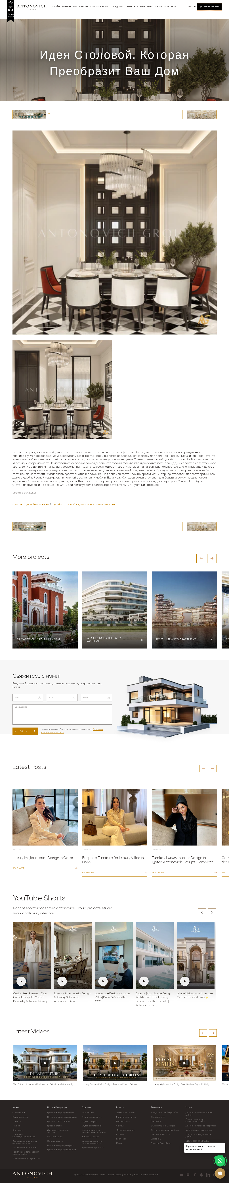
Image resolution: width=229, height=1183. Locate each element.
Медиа (16, 1126)
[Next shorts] (212, 912)
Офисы (119, 1126)
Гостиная (121, 1139)
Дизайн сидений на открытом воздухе (92, 1142)
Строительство (20, 1117)
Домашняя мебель (126, 1113)
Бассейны (156, 1121)
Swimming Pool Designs (163, 1126)
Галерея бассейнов (161, 1143)
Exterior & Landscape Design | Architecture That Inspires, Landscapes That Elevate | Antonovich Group (154, 999)
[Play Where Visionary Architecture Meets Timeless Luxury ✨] (196, 955)
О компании (18, 1113)
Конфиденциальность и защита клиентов (25, 1142)
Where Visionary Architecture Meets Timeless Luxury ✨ (195, 995)
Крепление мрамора (92, 1148)
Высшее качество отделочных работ (195, 1120)
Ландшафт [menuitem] (118, 7)
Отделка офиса (90, 1121)
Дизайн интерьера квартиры (62, 1117)
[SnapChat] (201, 1175)
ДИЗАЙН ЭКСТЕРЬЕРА (58, 1121)
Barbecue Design (90, 1137)
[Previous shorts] (202, 912)
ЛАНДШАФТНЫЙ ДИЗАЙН (164, 1113)
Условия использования (24, 1148)
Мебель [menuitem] (131, 7)
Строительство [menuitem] (100, 7)
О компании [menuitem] (144, 7)
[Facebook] (195, 1175)
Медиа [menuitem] (158, 7)
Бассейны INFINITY (160, 1135)
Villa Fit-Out (88, 1113)
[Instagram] (188, 1175)
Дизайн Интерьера (57, 1107)
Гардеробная (123, 1121)
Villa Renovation (55, 1137)
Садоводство (158, 1117)
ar (194, 7)
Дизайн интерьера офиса (60, 1145)
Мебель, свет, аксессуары (199, 1130)
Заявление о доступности (26, 1158)
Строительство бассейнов (164, 1130)
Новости (16, 1121)
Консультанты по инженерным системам (94, 1131)
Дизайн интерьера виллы (60, 1113)
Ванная (120, 1135)
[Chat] (220, 1173)
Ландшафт (156, 1107)
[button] (201, 558)
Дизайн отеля (54, 1126)
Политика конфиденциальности (24, 1136)
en (190, 7)
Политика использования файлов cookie (25, 1153)
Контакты (17, 1130)
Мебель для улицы (126, 1117)
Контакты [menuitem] (170, 7)
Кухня (119, 1143)
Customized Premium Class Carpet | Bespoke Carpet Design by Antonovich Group (30, 997)
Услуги (189, 1107)
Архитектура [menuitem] (69, 7)
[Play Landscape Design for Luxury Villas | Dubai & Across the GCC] (114, 955)
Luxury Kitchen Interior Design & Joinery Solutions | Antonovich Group (72, 997)
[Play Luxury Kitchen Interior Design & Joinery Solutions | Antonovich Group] (73, 955)
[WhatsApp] (220, 1160)
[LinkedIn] (208, 1175)
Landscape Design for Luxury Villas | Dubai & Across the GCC (113, 997)
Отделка (86, 1107)
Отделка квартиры (91, 1117)
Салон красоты (55, 1141)
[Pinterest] (215, 1175)
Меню (15, 1107)
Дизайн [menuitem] (55, 7)
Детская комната (125, 1130)
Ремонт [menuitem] (83, 7)
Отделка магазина (91, 1126)
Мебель (120, 1107)
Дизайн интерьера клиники (61, 1150)
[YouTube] (181, 1175)
